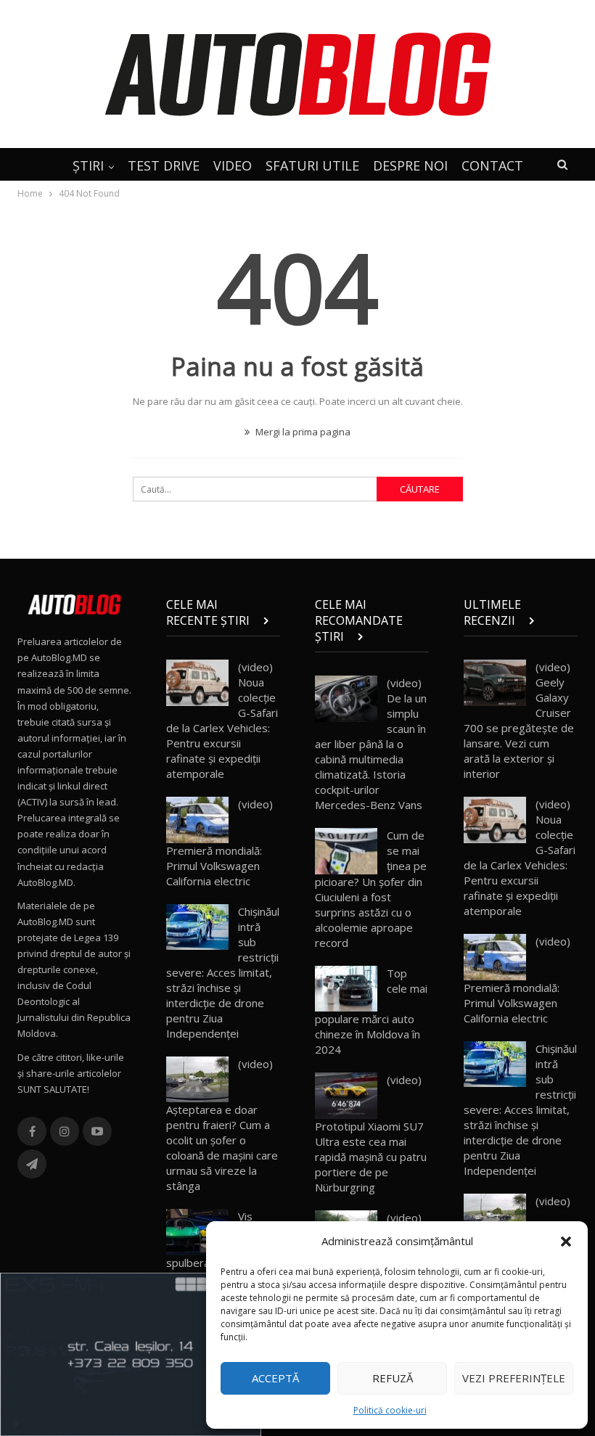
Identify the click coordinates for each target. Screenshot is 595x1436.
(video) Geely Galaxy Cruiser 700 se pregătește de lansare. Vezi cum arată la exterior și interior (519, 720)
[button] (566, 1241)
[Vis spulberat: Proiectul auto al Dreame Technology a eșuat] (197, 1232)
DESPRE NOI (410, 165)
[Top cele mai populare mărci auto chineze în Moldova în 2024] (346, 989)
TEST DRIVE (164, 165)
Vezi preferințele (513, 1378)
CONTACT (492, 165)
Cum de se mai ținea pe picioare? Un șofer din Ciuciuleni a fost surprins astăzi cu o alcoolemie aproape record (371, 889)
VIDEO (232, 165)
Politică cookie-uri (390, 1410)
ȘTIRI (88, 165)
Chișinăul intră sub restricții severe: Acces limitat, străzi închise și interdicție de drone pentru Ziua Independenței (222, 972)
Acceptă (275, 1378)
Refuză (392, 1378)
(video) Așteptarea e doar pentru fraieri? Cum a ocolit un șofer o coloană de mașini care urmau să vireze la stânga (222, 1125)
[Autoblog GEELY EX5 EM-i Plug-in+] (130, 1353)
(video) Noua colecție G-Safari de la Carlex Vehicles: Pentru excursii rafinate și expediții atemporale (222, 720)
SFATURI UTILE (312, 165)
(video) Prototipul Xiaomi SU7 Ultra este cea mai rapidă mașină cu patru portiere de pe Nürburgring (371, 1133)
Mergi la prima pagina (301, 431)
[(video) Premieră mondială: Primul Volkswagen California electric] (197, 820)
